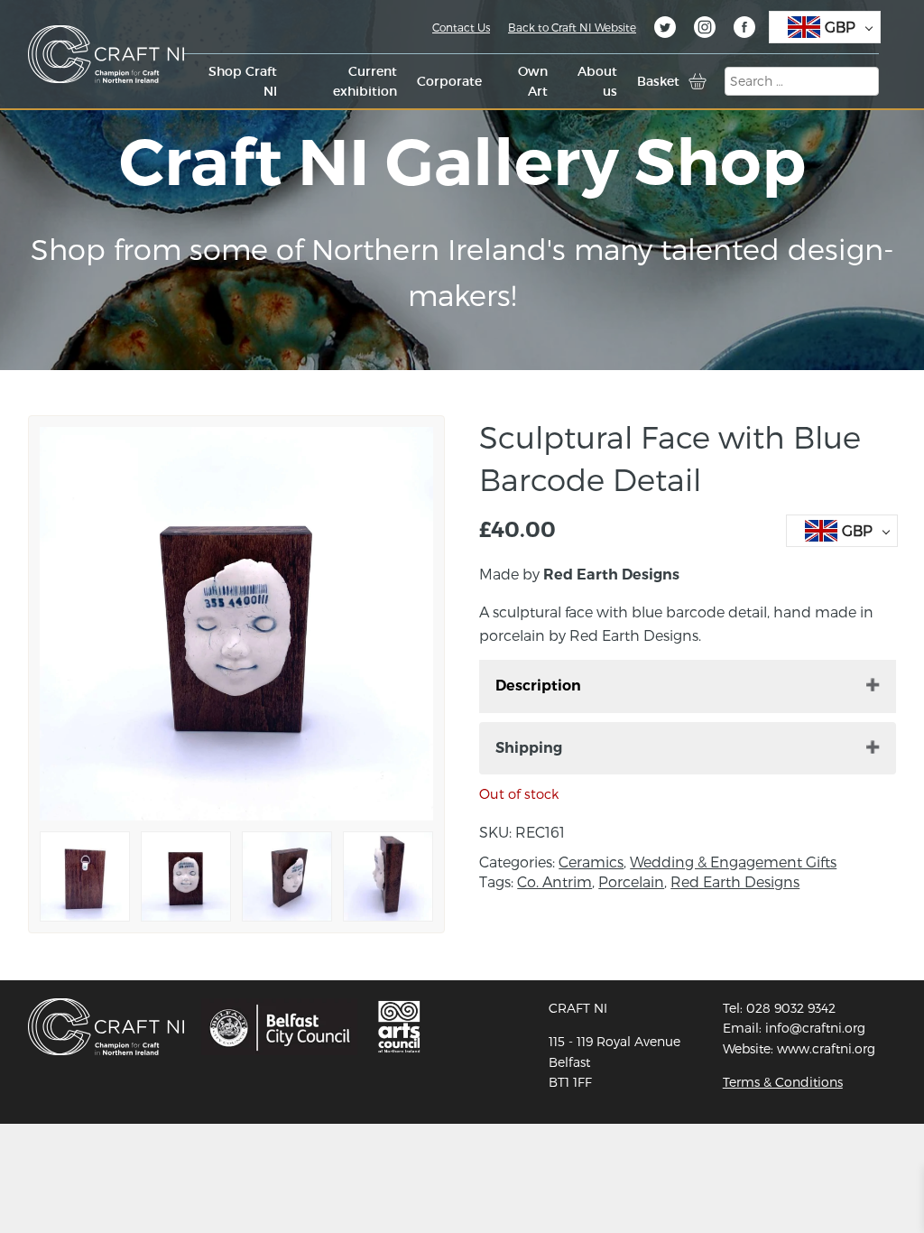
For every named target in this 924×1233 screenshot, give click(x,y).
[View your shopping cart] (697, 81)
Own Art (533, 81)
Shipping (528, 747)
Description (538, 685)
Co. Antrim (554, 881)
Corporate (449, 81)
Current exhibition (365, 81)
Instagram (705, 29)
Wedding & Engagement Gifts (733, 861)
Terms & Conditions (783, 1081)
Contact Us (461, 27)
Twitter (665, 29)
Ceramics (591, 861)
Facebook (744, 29)
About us (597, 81)
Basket (658, 81)
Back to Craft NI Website (572, 27)
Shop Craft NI (242, 81)
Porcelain (631, 881)
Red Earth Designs (734, 881)
